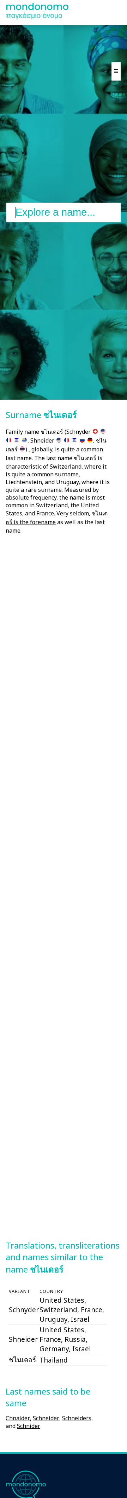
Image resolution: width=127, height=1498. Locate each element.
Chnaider (18, 1418)
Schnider (28, 1426)
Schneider (46, 1418)
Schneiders (76, 1418)
